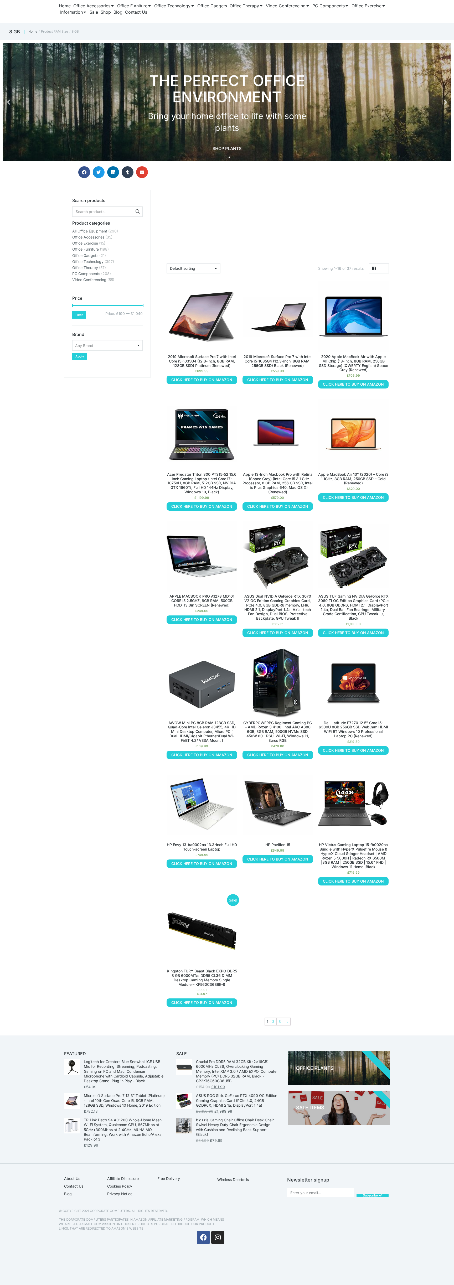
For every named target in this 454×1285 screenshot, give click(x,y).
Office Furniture (85, 249)
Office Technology (88, 261)
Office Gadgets (85, 255)
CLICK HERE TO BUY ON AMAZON (201, 379)
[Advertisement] (107, 410)
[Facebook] (203, 1237)
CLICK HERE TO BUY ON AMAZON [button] (201, 619)
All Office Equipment (89, 231)
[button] (8, 102)
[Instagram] (217, 1237)
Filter (79, 315)
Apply (79, 356)
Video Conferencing (89, 279)
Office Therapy (85, 267)
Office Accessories (88, 237)
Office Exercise (85, 243)
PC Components (86, 273)
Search (137, 211)
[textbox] (107, 345)
